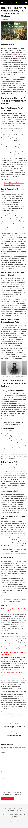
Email (3, 778)
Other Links (18, 810)
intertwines (14, 54)
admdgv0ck (5, 19)
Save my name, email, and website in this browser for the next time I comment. (13, 793)
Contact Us (19, 808)
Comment (4, 752)
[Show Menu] (2, 2)
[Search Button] (26, 2)
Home (6, 808)
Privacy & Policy (10, 810)
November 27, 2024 (15, 19)
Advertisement (12, 808)
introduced (10, 115)
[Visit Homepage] (14, 2)
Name (3, 771)
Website (3, 786)
